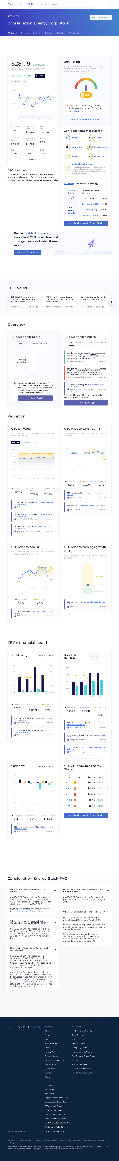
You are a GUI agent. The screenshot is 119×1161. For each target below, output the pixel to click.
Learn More (79, 111)
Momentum (77, 147)
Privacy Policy (50, 1052)
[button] (33, 890)
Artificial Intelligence (82, 164)
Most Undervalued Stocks (55, 1119)
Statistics (75, 1060)
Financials (99, 156)
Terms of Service (52, 1056)
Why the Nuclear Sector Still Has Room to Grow (94, 298)
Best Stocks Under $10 (54, 1131)
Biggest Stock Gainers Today (56, 1098)
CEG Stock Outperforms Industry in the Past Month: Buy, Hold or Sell (23, 299)
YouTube (48, 1081)
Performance (50, 1064)
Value (74, 138)
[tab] (12, 33)
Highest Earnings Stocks (82, 1052)
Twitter (48, 1077)
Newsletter (49, 1085)
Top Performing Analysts (82, 1031)
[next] (111, 302)
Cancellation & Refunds (54, 1060)
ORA (68, 806)
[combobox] (67, 4)
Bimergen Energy (87, 204)
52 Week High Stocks (53, 1106)
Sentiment (99, 147)
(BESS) (95, 204)
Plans (47, 1048)
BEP (68, 794)
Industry (69, 183)
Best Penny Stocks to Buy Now (58, 1123)
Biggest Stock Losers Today (56, 1102)
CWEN (69, 800)
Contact (48, 1073)
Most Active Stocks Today (55, 1114)
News (47, 1035)
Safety (74, 156)
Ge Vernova (87, 210)
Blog (47, 1039)
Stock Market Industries (81, 1069)
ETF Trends (86, 307)
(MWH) (95, 216)
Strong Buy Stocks (79, 1048)
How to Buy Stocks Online (82, 1073)
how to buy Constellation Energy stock (30, 910)
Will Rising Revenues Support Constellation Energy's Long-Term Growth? (59, 299)
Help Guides (50, 1069)
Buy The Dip (50, 1093)
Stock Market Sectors (80, 1064)
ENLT (68, 788)
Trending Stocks (78, 1043)
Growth (98, 138)
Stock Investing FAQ (53, 1043)
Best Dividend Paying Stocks (83, 1056)
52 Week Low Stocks (53, 1110)
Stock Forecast (78, 1039)
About (47, 1031)
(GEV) (94, 210)
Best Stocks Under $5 (54, 1127)
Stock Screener (78, 1035)
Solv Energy (87, 216)
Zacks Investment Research (17, 307)
